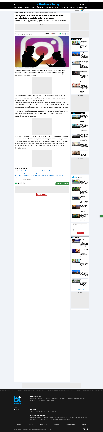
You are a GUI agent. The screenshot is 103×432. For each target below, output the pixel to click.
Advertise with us (43, 424)
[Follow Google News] (54, 34)
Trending (77, 398)
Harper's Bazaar (61, 0)
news (25, 12)
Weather (34, 10)
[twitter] (18, 409)
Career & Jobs (19, 10)
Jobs (53, 400)
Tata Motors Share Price (36, 406)
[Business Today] (48, 4)
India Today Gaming (47, 0)
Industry (72, 7)
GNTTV (78, 0)
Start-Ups (33, 400)
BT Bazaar (32, 0)
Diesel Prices (46, 10)
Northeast (41, 0)
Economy (41, 398)
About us (19, 424)
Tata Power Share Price (65, 419)
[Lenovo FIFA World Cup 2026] (77, 10)
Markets (20, 7)
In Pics (30, 10)
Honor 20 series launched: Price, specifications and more (37, 171)
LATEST (75, 237)
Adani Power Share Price (48, 406)
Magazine (26, 7)
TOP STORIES (77, 39)
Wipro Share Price (54, 419)
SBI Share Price (34, 419)
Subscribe (82, 4)
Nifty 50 (38, 411)
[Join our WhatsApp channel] (101, 217)
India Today (37, 0)
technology (21, 12)
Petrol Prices (40, 10)
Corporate (63, 398)
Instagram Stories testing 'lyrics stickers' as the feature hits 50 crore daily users (43, 173)
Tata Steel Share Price (72, 406)
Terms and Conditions (70, 424)
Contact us (30, 424)
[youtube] (16, 409)
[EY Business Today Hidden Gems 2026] (82, 10)
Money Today (80, 7)
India (56, 7)
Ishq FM (71, 0)
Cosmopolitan (54, 0)
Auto (49, 400)
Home (15, 7)
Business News (16, 12)
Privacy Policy (56, 424)
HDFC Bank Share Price (60, 406)
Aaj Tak (75, 0)
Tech (61, 7)
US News (25, 10)
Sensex (32, 411)
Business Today (27, 0)
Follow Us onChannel (62, 183)
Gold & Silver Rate (49, 7)
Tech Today (48, 398)
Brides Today (67, 0)
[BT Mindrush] (87, 10)
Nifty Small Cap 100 (52, 411)
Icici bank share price (44, 419)
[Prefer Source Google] (48, 34)
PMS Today (52, 10)
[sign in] (88, 4)
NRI (14, 10)
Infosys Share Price (83, 417)
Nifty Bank (44, 411)
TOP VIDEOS (81, 113)
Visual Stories (70, 398)
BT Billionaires (40, 7)
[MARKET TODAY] (77, 177)
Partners (84, 424)
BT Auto (66, 7)
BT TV (33, 7)
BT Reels (58, 10)
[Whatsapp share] (60, 34)
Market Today (34, 398)
